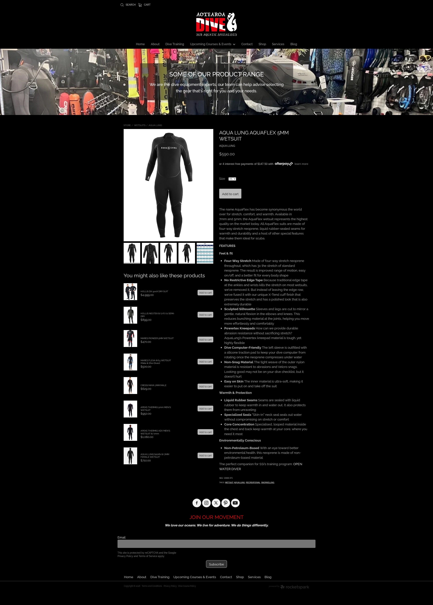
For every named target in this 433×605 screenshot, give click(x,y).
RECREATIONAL (253, 482)
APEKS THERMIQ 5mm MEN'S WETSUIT (156, 408)
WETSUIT (229, 482)
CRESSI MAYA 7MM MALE (153, 385)
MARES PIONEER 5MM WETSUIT (157, 338)
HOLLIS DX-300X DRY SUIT (154, 291)
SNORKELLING (267, 482)
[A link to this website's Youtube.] (235, 503)
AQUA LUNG (155, 124)
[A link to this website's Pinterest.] (225, 503)
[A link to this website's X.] (216, 503)
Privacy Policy (125, 555)
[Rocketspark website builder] (289, 587)
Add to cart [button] (230, 193)
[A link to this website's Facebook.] (196, 503)
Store (127, 124)
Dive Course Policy (187, 585)
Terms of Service (148, 555)
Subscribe (216, 564)
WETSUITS (139, 124)
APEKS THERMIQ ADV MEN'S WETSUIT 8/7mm (155, 432)
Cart (147, 4)
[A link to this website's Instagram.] (206, 503)
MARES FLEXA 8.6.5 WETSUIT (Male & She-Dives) (156, 362)
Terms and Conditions (152, 585)
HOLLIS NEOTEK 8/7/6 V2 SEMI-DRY (157, 315)
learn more (301, 164)
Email (122, 537)
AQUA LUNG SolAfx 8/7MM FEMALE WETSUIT (155, 455)
